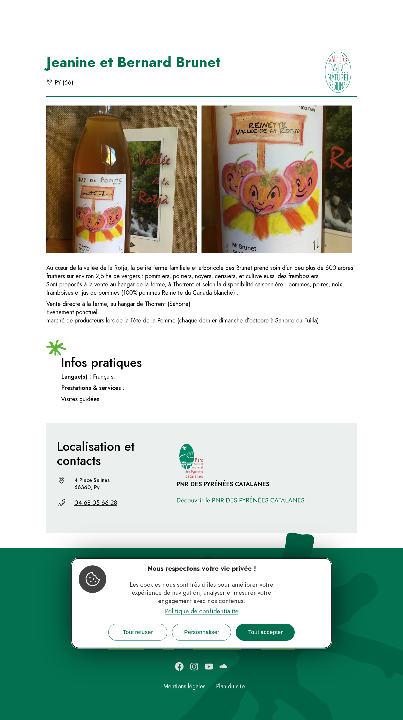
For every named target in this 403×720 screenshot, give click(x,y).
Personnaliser (201, 632)
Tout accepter (265, 632)
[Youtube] (208, 666)
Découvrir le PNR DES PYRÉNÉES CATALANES (240, 500)
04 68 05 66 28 (95, 502)
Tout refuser (138, 632)
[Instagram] (194, 666)
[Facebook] (179, 666)
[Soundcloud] (223, 666)
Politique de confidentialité (201, 611)
